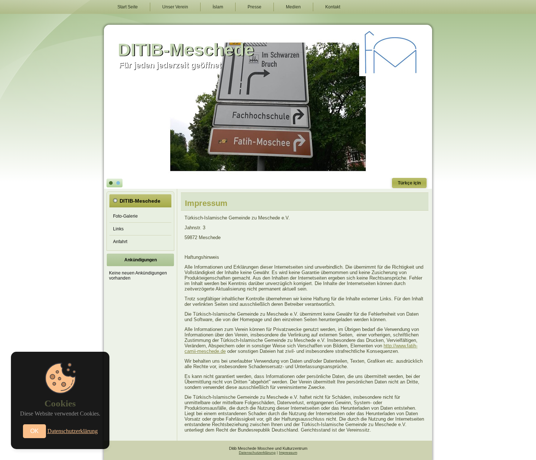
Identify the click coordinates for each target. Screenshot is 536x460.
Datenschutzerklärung (257, 453)
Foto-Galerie (125, 216)
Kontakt (332, 6)
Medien (293, 6)
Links (118, 228)
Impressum (288, 453)
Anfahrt (120, 241)
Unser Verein (175, 6)
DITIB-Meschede (186, 49)
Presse (254, 6)
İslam (218, 6)
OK (34, 431)
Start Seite (127, 6)
